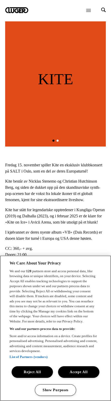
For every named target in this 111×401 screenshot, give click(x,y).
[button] (53, 141)
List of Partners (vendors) (28, 357)
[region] (55, 328)
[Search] (103, 10)
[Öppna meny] (88, 10)
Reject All (32, 372)
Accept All (79, 372)
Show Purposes (55, 390)
